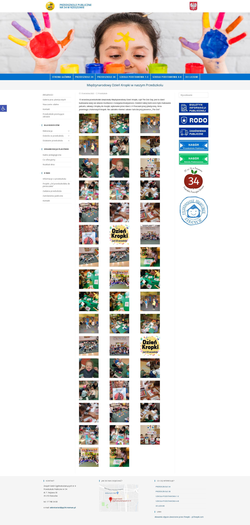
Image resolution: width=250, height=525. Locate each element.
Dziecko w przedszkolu (53, 136)
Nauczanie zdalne (51, 104)
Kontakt (46, 109)
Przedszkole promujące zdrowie (53, 115)
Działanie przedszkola (53, 140)
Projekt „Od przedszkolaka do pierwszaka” (56, 184)
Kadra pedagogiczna (52, 155)
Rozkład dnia (48, 164)
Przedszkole (102, 93)
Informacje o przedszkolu (54, 179)
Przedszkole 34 (163, 486)
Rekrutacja (47, 131)
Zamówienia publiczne (53, 196)
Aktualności (48, 95)
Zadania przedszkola (52, 191)
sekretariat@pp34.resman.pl (63, 507)
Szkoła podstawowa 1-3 (167, 496)
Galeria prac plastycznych (54, 99)
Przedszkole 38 (163, 491)
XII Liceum (160, 506)
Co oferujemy (49, 159)
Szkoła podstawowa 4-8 (167, 501)
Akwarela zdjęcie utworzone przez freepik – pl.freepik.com (179, 517)
